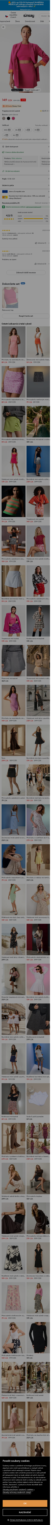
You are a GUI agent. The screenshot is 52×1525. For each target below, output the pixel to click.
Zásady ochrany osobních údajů (17, 1492)
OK (25, 1503)
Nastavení (25, 1512)
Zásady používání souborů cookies (18, 1489)
